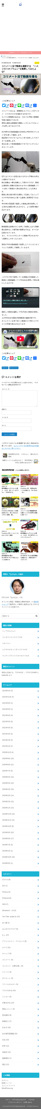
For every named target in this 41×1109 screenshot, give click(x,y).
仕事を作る (8, 1003)
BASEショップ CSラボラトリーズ (21, 52)
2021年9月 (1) (7, 703)
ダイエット (7, 978)
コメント (5, 389)
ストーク (6, 972)
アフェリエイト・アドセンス (14, 941)
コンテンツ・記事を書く (12, 966)
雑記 (5, 1064)
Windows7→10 (9, 910)
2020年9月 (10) (8, 758)
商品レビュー (8, 1009)
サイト (4, 425)
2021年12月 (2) (8, 697)
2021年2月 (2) (7, 740)
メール (5, 417)
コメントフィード (8, 1086)
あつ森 (6, 923)
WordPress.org (7, 1088)
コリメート (14, 368)
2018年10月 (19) (8, 857)
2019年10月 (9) (8, 826)
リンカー (6, 997)
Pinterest (6, 898)
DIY (4, 886)
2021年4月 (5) (7, 728)
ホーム (8, 1099)
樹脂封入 (6, 1021)
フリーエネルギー (10, 984)
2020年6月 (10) (8, 777)
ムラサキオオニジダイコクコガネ (14, 649)
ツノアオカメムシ (9, 631)
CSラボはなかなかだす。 (20, 1099)
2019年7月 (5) (7, 845)
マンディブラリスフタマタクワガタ (15, 656)
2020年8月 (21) (8, 764)
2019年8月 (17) (8, 838)
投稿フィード (7, 1083)
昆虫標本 (6, 1015)
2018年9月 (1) (7, 863)
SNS (5, 904)
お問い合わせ (28, 1102)
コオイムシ (6, 643)
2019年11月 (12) (8, 820)
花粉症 (6, 1052)
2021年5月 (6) (7, 721)
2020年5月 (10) (8, 783)
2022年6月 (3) (7, 691)
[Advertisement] (20, 29)
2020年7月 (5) (7, 771)
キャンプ (6, 953)
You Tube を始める (11, 916)
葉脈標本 (6, 1058)
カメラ (6, 368)
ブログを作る (9, 990)
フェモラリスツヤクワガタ (12, 637)
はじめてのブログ (10, 929)
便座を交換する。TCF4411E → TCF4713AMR (19, 672)
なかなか (32, 1099)
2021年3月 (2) (7, 734)
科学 (5, 1046)
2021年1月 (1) (7, 746)
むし (5, 935)
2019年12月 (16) (8, 814)
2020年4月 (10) (8, 789)
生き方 (6, 1027)
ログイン (5, 1080)
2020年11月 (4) (7, 752)
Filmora (6, 892)
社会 (5, 1040)
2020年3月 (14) (8, 795)
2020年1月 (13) (8, 808)
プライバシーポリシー (15, 1102)
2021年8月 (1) (7, 709)
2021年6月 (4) (7, 715)
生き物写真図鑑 (9, 1034)
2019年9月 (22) (8, 832)
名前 (4, 409)
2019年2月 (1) (7, 851)
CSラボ (6, 879)
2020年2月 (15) (8, 801)
